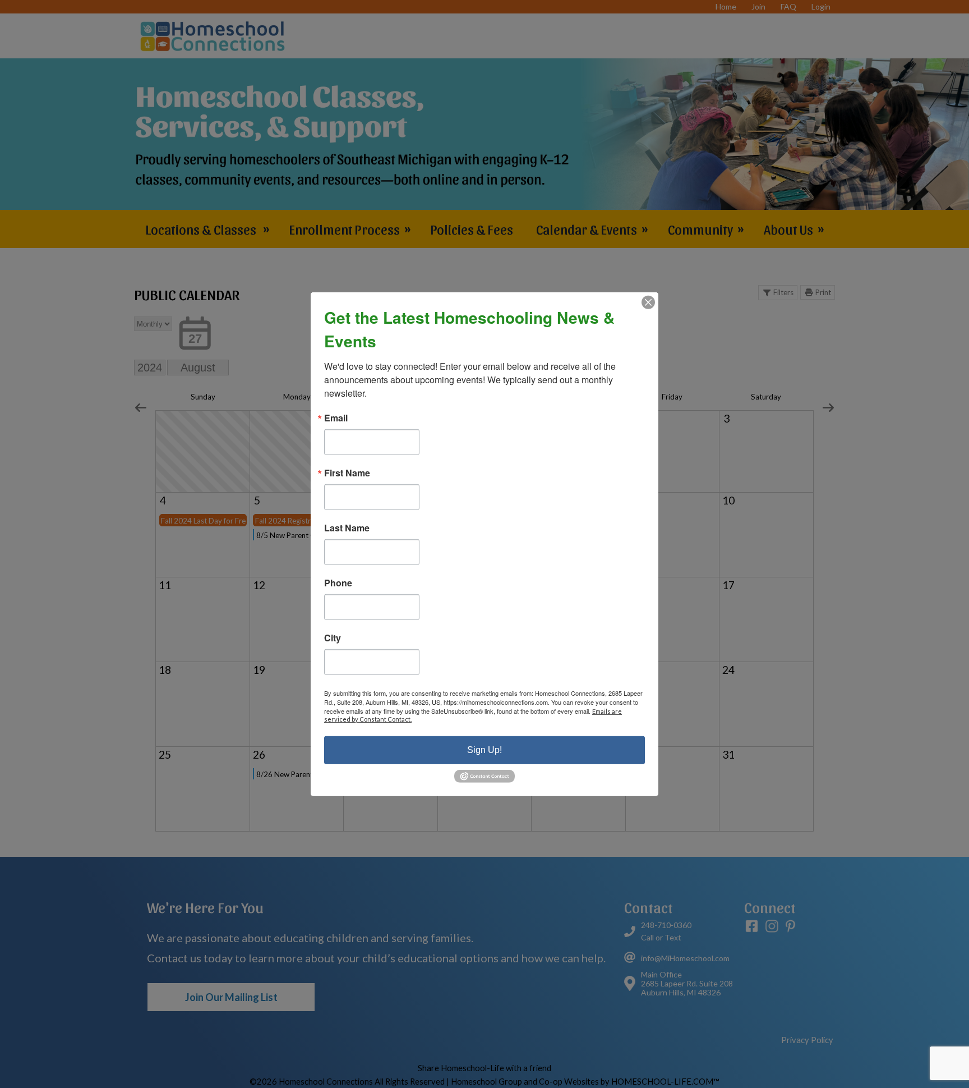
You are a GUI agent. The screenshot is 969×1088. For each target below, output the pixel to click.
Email (336, 417)
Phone (338, 582)
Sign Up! (484, 749)
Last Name (347, 527)
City (332, 637)
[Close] (648, 302)
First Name (347, 472)
